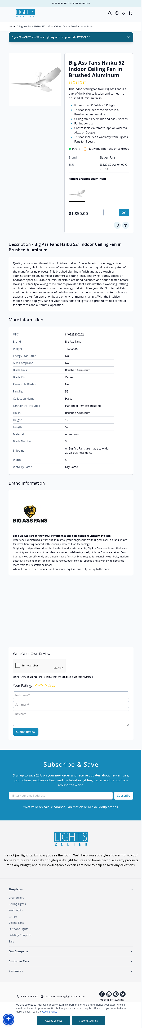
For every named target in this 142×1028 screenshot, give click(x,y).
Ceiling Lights (17, 904)
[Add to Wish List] (117, 225)
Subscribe (123, 796)
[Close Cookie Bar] (138, 1005)
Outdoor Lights (18, 929)
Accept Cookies (53, 1020)
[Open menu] (11, 13)
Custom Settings (88, 1020)
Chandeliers (16, 898)
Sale (11, 941)
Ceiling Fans (16, 923)
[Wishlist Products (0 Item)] (123, 13)
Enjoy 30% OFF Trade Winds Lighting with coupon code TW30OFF (49, 37)
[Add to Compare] (125, 225)
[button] (71, 889)
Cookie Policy (49, 1011)
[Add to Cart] (124, 212)
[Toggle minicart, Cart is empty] (130, 13)
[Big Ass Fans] (71, 513)
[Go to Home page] (25, 13)
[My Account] (116, 13)
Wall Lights (16, 910)
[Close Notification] (128, 37)
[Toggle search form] (110, 13)
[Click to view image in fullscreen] (35, 79)
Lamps (13, 916)
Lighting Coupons (20, 935)
